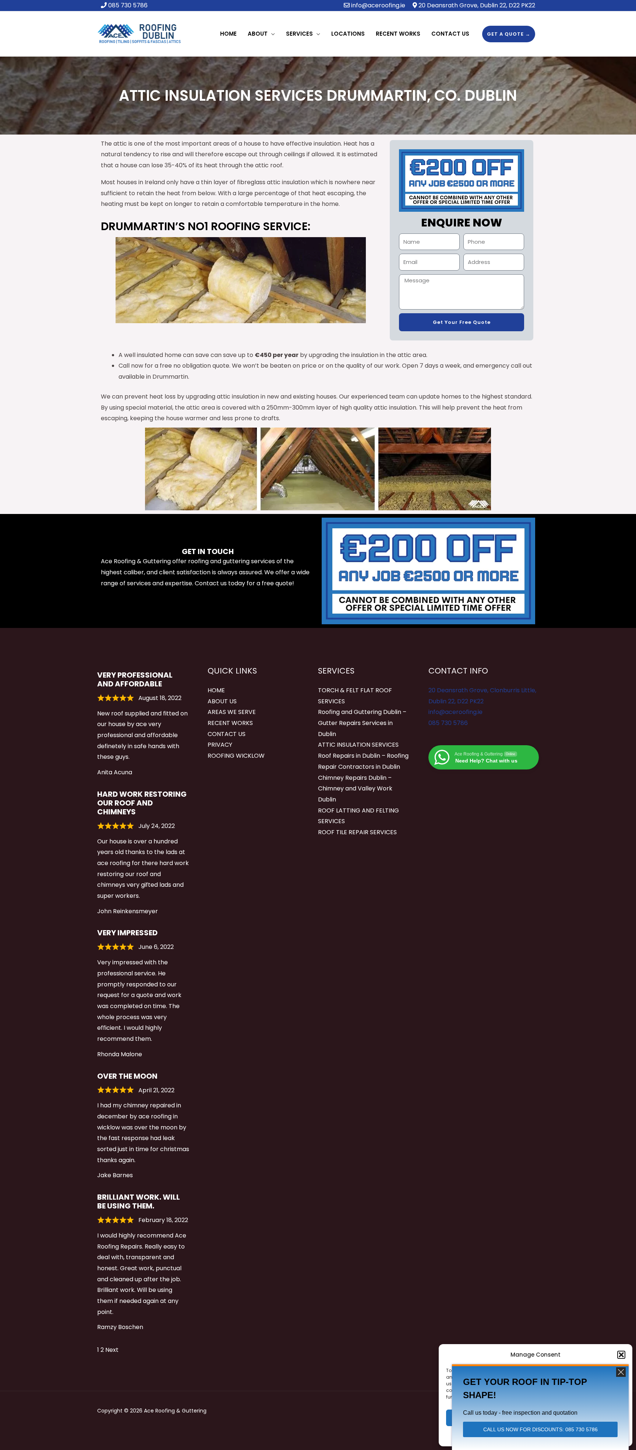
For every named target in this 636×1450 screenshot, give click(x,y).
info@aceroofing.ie (378, 5)
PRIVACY (220, 744)
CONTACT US (226, 734)
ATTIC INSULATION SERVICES (358, 744)
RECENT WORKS (230, 723)
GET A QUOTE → (508, 34)
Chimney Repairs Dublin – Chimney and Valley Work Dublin (355, 789)
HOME (216, 690)
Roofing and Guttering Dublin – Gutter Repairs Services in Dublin (362, 723)
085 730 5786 (448, 723)
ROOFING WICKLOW (236, 755)
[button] (621, 1354)
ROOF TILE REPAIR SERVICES (357, 832)
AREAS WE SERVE (232, 712)
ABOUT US (222, 701)
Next (112, 1350)
